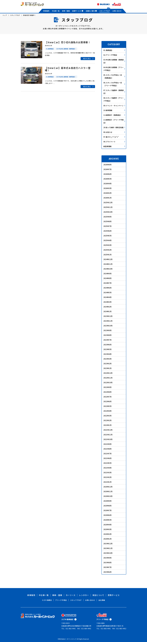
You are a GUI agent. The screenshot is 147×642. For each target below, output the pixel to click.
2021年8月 (107, 449)
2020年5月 (107, 520)
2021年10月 (107, 439)
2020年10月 (107, 496)
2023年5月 (107, 349)
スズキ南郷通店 (67, 619)
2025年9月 (107, 217)
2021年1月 (107, 482)
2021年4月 (107, 468)
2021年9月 (107, 444)
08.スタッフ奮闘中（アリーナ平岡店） (113, 99)
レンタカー (84, 595)
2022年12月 (107, 373)
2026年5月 (107, 179)
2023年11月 (107, 321)
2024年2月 (107, 307)
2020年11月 (107, 491)
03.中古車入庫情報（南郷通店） (113, 61)
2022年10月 (107, 382)
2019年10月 (107, 553)
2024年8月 (107, 278)
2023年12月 (107, 316)
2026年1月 (107, 198)
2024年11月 (107, 264)
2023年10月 (107, 325)
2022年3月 (107, 416)
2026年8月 (107, 164)
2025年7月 (107, 226)
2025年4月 (107, 240)
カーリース (71, 595)
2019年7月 (107, 567)
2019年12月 (107, 543)
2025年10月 (107, 212)
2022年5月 (107, 406)
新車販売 (46, 11)
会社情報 (101, 600)
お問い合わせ (116, 11)
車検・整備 (66, 11)
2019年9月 (107, 558)
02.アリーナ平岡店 (110, 55)
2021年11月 (107, 434)
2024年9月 (107, 273)
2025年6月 (107, 231)
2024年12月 (107, 259)
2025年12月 (107, 202)
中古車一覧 (56, 11)
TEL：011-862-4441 (68, 628)
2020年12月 (107, 487)
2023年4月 (107, 354)
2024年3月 (107, 302)
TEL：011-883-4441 (103, 628)
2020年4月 (107, 524)
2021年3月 (107, 472)
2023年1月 (107, 368)
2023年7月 (107, 340)
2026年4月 (107, 183)
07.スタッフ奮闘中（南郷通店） (113, 91)
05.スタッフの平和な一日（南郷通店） (112, 76)
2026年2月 (107, 193)
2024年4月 (107, 297)
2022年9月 (107, 387)
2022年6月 (107, 401)
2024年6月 (107, 288)
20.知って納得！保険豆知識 (113, 127)
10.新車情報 (107, 110)
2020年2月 (107, 534)
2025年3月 (107, 245)
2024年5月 (107, 292)
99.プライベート (109, 142)
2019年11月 (107, 548)
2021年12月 (107, 430)
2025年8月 (107, 221)
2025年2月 (107, 250)
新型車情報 (107, 146)
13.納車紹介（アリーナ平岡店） (113, 121)
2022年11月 (107, 378)
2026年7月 (107, 169)
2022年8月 (107, 392)
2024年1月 (107, 311)
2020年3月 (107, 529)
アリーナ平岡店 (61, 600)
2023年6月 (107, 344)
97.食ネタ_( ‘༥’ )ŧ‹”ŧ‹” (111, 137)
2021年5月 (107, 463)
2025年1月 (107, 254)
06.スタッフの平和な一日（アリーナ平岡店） (112, 84)
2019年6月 (107, 572)
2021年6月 (107, 458)
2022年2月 (107, 420)
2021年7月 (107, 453)
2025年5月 (107, 235)
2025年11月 (107, 207)
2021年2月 (107, 477)
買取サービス (114, 595)
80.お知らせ (107, 132)
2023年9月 (107, 330)
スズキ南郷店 (47, 600)
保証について (98, 595)
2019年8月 (107, 562)
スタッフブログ (104, 11)
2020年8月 (107, 506)
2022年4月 (107, 411)
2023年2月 (107, 363)
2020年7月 (107, 510)
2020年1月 (107, 539)
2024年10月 (107, 269)
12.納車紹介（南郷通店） (112, 115)
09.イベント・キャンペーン (113, 105)
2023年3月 (107, 359)
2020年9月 (107, 501)
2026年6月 (107, 174)
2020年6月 (107, 515)
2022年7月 (107, 397)
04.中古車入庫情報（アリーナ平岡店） (113, 68)
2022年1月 (107, 425)
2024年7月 (107, 283)
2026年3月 (107, 188)
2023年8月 (107, 335)
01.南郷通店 (107, 50)
